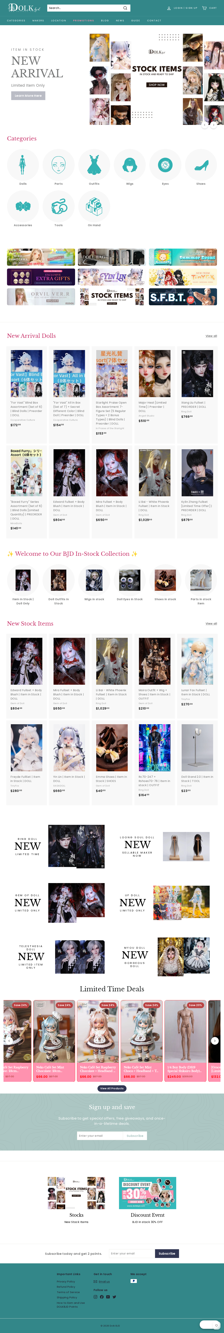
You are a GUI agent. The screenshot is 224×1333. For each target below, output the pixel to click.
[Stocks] (76, 1193)
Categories (16, 20)
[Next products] (215, 1041)
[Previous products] (9, 1041)
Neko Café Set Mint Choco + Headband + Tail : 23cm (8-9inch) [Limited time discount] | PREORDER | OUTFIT (140, 1069)
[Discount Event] (147, 1193)
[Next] (213, 124)
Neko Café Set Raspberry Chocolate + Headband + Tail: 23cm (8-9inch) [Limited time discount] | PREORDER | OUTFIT (96, 1069)
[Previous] (204, 124)
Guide (135, 20)
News (120, 20)
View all (211, 336)
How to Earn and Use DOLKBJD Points (71, 1305)
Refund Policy (66, 1287)
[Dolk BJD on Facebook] (102, 1297)
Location (58, 20)
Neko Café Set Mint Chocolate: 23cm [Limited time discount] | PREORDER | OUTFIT (52, 1069)
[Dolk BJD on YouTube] (108, 1297)
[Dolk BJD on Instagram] (95, 1297)
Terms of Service (68, 1292)
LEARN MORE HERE (29, 92)
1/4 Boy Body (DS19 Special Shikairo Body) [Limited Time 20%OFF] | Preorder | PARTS (183, 1069)
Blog (105, 20)
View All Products (112, 1088)
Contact (154, 20)
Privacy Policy (66, 1281)
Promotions (83, 20)
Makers (38, 20)
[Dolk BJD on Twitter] (114, 1297)
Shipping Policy (67, 1297)
